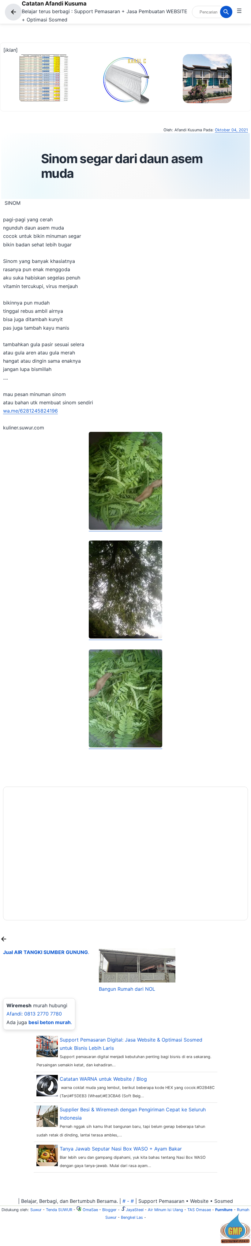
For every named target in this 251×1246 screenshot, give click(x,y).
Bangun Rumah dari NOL (127, 989)
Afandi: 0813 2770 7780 (34, 1014)
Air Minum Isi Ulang (165, 1209)
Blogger (109, 1209)
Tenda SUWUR (59, 1209)
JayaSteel (135, 1209)
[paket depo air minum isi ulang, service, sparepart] (235, 1242)
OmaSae (89, 1209)
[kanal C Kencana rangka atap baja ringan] (125, 103)
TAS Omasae (199, 1209)
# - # (128, 1201)
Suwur (36, 1209)
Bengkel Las (132, 1217)
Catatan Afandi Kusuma (54, 3)
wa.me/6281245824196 (30, 411)
